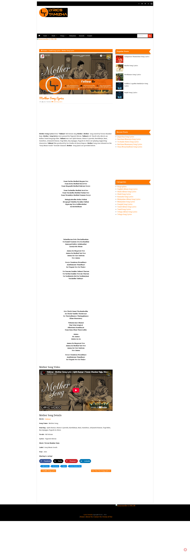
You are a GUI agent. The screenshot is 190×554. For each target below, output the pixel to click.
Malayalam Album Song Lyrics (128, 199)
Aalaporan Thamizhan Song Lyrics (136, 56)
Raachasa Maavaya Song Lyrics (129, 139)
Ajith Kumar (45, 466)
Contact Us (97, 517)
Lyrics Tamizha (47, 101)
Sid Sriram (55, 466)
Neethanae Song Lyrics (132, 74)
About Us (89, 517)
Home (45, 50)
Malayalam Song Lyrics (126, 202)
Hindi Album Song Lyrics (126, 192)
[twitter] (145, 3)
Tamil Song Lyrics (54, 50)
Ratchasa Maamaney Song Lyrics (129, 144)
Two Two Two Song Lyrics (100, 471)
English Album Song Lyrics (127, 189)
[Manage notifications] (185, 549)
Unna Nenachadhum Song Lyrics (129, 147)
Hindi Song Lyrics (124, 194)
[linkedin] (148, 3)
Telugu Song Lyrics (124, 214)
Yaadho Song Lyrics (49, 471)
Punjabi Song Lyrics (124, 204)
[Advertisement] (119, 20)
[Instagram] (151, 3)
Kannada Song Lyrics (125, 197)
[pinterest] (142, 3)
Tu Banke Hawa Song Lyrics (128, 142)
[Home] (39, 36)
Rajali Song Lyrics (130, 92)
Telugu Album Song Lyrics (127, 212)
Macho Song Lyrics (131, 65)
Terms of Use (107, 517)
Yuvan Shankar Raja (75, 466)
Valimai (48, 419)
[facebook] (139, 3)
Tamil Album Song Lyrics (126, 207)
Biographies (121, 187)
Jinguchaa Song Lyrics (125, 137)
